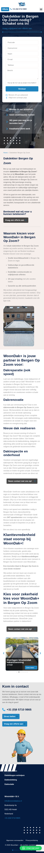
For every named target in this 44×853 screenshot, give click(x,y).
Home (5, 153)
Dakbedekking (11, 780)
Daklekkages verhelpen (15, 775)
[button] (41, 9)
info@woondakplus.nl (13, 801)
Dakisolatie (9, 784)
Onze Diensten (11, 771)
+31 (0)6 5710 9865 (12, 818)
